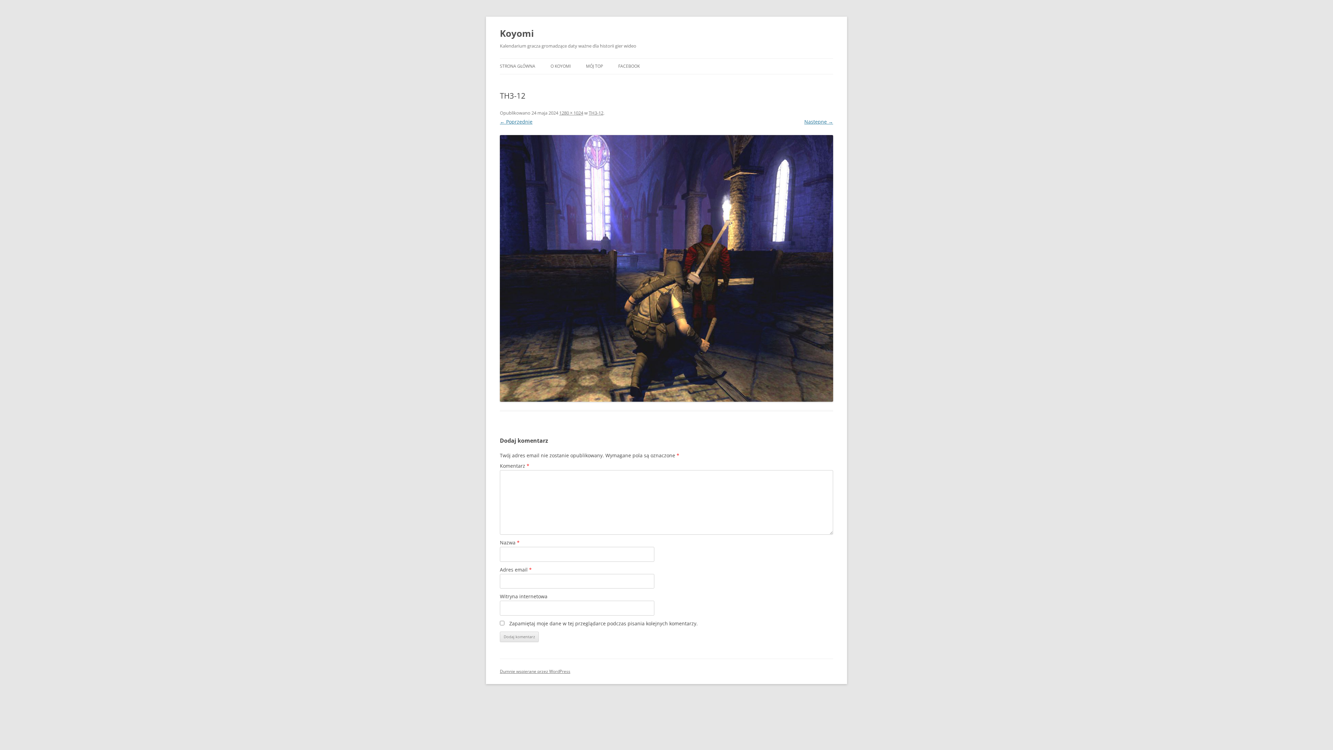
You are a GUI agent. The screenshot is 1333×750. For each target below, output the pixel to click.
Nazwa (510, 542)
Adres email (516, 569)
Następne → (818, 121)
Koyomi (517, 33)
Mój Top (594, 66)
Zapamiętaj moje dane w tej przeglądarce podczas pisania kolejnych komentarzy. (603, 623)
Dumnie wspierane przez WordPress (535, 671)
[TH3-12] (666, 268)
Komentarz (514, 465)
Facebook (629, 66)
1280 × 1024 (571, 113)
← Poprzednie (516, 121)
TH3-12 (596, 113)
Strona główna (517, 66)
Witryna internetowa (523, 596)
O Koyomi (561, 66)
